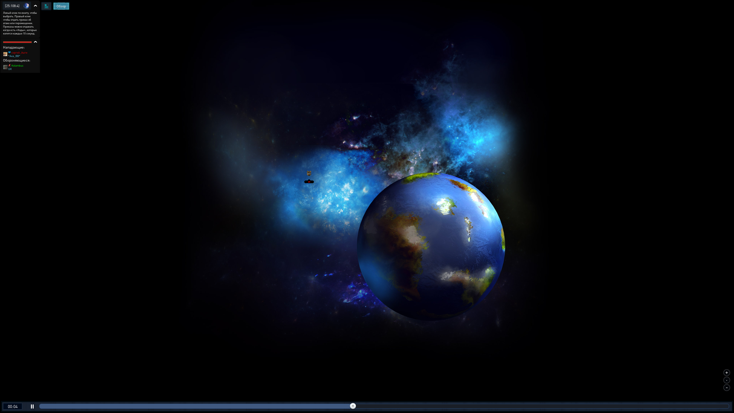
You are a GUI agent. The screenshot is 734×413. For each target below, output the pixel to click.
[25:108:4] (12, 5)
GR (10, 69)
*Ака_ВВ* (14, 56)
